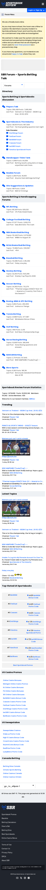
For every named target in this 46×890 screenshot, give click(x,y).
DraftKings (14, 621)
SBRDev (32, 399)
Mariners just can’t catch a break (15, 438)
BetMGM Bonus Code (34, 596)
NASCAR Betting (14, 355)
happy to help (17, 54)
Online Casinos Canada (12, 773)
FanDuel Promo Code (34, 605)
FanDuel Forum (15, 136)
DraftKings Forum (16, 133)
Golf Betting (12, 327)
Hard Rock (14, 648)
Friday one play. (8, 570)
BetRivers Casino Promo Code (15, 716)
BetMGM (13, 595)
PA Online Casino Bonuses (13, 691)
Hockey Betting (13, 271)
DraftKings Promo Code (35, 623)
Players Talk (12, 106)
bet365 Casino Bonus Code (14, 712)
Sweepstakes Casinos (12, 730)
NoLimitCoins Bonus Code (13, 745)
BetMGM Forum (15, 140)
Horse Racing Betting (16, 339)
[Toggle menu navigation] (43, 4)
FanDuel (14, 604)
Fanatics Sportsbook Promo (33, 631)
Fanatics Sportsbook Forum (20, 149)
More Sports (12, 367)
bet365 (14, 639)
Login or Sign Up (35, 10)
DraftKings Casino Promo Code (15, 709)
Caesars (14, 612)
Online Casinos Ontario (12, 777)
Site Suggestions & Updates (19, 185)
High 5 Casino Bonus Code (13, 737)
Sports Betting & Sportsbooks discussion (18, 98)
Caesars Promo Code (34, 614)
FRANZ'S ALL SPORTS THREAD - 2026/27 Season (20, 425)
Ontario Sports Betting (12, 770)
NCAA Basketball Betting (18, 245)
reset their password (22, 45)
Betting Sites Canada (11, 766)
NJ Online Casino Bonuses (13, 687)
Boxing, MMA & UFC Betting (19, 301)
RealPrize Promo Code (11, 748)
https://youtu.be (9, 456)
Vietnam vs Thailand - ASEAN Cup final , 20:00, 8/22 (22, 410)
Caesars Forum (15, 143)
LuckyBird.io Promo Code (12, 752)
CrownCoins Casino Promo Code (16, 741)
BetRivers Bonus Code (34, 658)
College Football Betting (18, 219)
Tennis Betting (13, 314)
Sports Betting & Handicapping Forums (19, 198)
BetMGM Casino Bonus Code (14, 698)
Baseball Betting (14, 258)
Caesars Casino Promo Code (14, 702)
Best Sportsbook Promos (23, 665)
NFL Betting (11, 206)
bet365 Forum (14, 146)
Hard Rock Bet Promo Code (35, 649)
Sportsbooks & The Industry (20, 122)
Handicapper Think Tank (18, 157)
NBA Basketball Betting (17, 232)
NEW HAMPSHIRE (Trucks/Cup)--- (15, 468)
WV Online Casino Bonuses (13, 694)
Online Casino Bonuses (12, 680)
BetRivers (14, 656)
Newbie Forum (13, 173)
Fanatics (14, 630)
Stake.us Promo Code (11, 734)
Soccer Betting (13, 283)
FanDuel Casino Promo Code (14, 705)
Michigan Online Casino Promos (15, 684)
